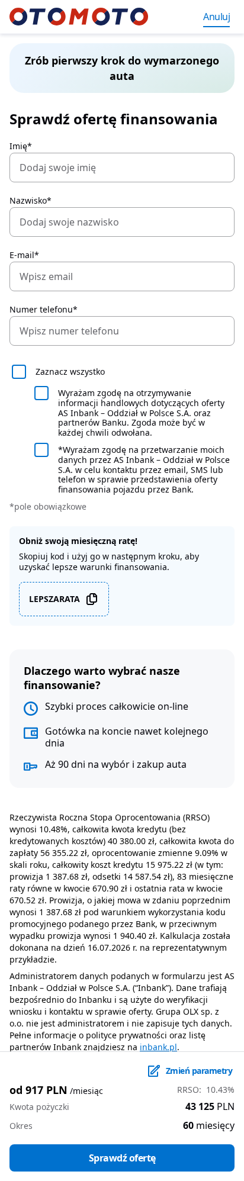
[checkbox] (122, 372)
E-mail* (24, 255)
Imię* (20, 146)
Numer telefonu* (43, 309)
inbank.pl (158, 1047)
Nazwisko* (30, 201)
